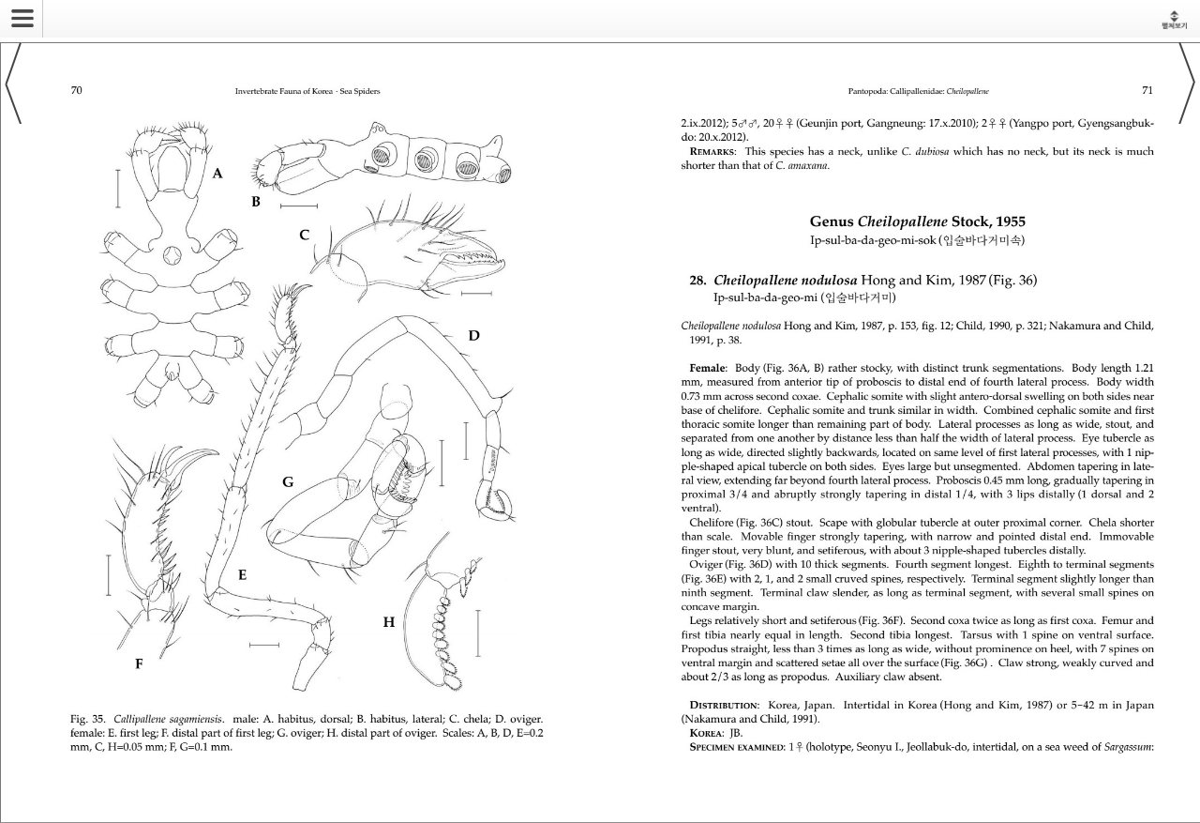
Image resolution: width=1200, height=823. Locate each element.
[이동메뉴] (17, 12)
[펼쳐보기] (1174, 18)
